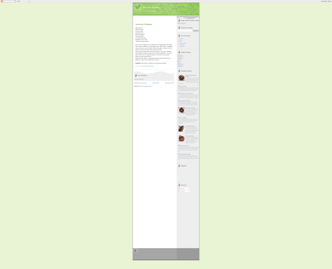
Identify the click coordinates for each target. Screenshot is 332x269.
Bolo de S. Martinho (182, 117)
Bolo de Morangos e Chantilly (184, 154)
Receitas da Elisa (151, 7)
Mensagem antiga (169, 82)
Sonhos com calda (182, 86)
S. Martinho (182, 44)
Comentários (182, 191)
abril (178, 61)
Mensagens (182, 188)
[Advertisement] (154, 20)
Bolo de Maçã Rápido (189, 135)
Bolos (181, 40)
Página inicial (155, 82)
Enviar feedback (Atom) (146, 86)
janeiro (178, 63)
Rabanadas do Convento (183, 145)
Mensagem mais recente (140, 82)
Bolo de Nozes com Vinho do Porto (185, 93)
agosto (178, 59)
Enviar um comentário (138, 79)
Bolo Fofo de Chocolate (190, 107)
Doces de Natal (144, 66)
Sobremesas (151, 66)
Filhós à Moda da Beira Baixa (184, 100)
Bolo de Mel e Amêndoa (190, 126)
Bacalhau (181, 38)
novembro (179, 58)
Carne (181, 41)
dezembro (179, 55)
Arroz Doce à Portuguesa (143, 24)
